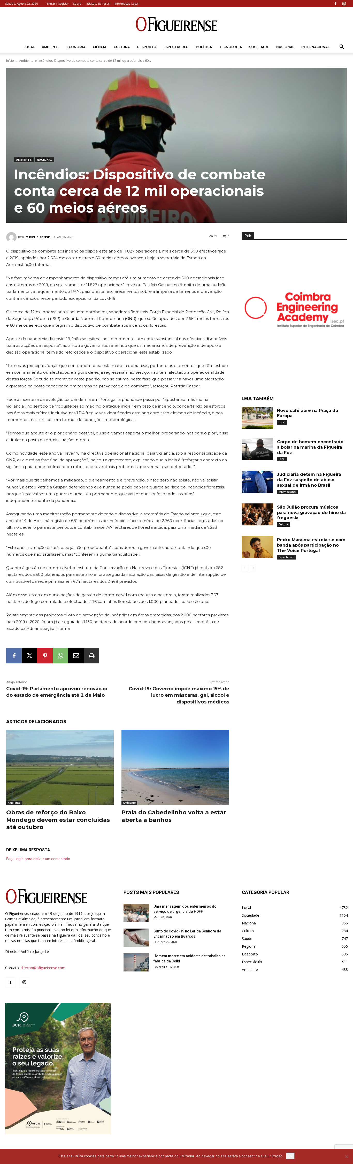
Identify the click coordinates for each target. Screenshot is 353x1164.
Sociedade (259, 47)
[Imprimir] (91, 655)
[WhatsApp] (60, 655)
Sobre (77, 3)
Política (204, 47)
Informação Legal (126, 3)
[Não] (346, 1156)
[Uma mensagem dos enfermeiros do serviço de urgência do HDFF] (136, 913)
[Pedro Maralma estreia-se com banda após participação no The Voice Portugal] (257, 547)
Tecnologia (230, 47)
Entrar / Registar (58, 3)
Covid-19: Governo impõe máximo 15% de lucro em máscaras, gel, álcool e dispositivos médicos (179, 695)
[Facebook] (335, 3)
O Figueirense (38, 237)
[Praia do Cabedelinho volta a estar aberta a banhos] (175, 767)
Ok (290, 1156)
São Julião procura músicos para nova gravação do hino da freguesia (311, 512)
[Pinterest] (45, 655)
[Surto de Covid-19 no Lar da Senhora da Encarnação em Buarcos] (136, 938)
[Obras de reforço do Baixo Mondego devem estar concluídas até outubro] (60, 767)
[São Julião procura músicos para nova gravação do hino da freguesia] (257, 514)
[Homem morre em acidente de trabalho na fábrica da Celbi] (136, 962)
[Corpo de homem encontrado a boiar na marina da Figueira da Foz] (257, 449)
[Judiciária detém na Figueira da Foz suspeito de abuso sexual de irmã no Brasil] (257, 482)
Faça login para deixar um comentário (38, 858)
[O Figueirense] (176, 24)
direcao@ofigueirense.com (43, 967)
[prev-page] (245, 568)
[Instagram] (344, 3)
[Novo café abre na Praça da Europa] (257, 418)
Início (10, 60)
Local (29, 47)
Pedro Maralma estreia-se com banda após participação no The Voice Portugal (311, 545)
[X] (29, 655)
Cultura (122, 47)
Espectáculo (176, 47)
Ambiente (50, 47)
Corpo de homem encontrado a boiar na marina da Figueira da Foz (310, 447)
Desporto (146, 47)
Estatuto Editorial (98, 3)
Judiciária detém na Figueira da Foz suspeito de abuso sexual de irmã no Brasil (309, 480)
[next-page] (253, 568)
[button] (341, 47)
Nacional (285, 47)
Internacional (315, 47)
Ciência (99, 47)
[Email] (76, 655)
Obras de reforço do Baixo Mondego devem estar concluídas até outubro (58, 820)
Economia (76, 47)
